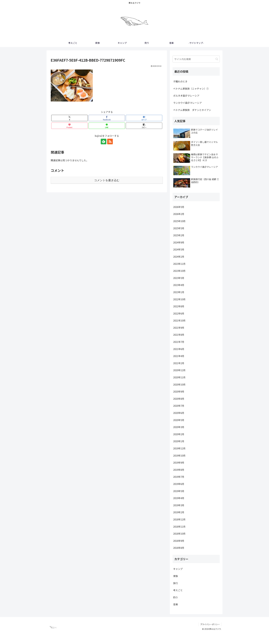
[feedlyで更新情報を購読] (103, 141)
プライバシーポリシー (210, 624)
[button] (144, 126)
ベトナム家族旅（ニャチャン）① (191, 88)
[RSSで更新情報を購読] (110, 141)
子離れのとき (180, 81)
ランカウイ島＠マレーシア (187, 102)
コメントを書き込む (106, 180)
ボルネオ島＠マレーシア (186, 95)
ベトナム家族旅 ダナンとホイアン (192, 110)
